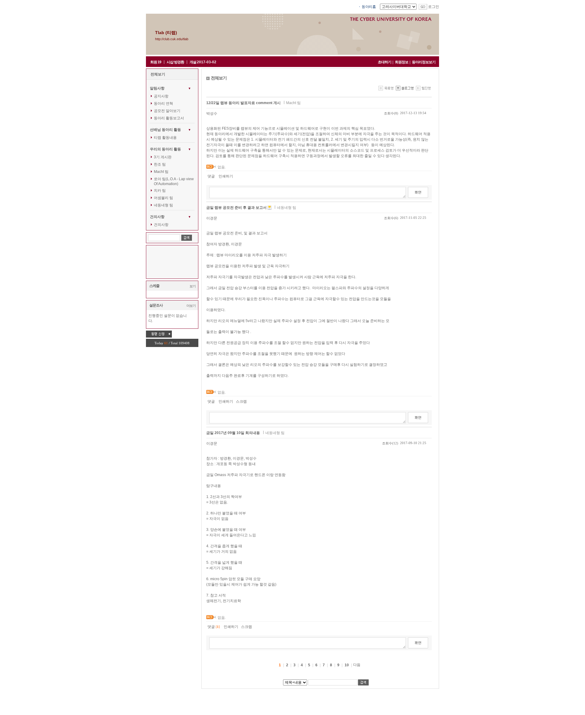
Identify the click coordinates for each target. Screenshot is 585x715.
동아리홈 (369, 7)
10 (347, 665)
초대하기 (384, 62)
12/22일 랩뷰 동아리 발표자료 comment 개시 (244, 103)
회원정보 (401, 62)
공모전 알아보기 (167, 111)
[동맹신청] (159, 334)
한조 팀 (160, 164)
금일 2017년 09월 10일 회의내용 (233, 433)
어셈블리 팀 (163, 198)
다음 (356, 665)
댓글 (211, 176)
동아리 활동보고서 (169, 118)
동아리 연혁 (163, 103)
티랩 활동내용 (165, 137)
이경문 (211, 218)
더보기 (191, 305)
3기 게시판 (163, 157)
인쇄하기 (225, 176)
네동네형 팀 (163, 205)
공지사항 (161, 96)
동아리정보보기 (423, 62)
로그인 (433, 7)
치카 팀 (160, 190)
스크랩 (241, 401)
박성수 (211, 113)
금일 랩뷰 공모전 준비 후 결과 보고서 (237, 207)
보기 (193, 286)
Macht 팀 (161, 172)
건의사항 (161, 225)
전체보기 (158, 74)
